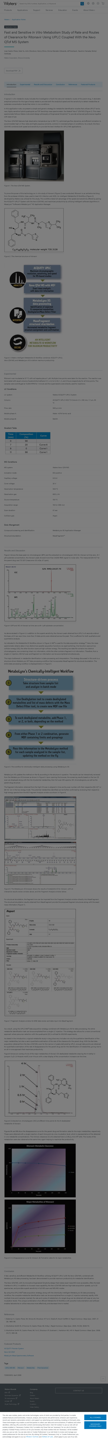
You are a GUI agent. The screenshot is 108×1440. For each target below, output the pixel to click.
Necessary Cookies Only (95, 1425)
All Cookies (95, 1417)
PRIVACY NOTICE (32, 1437)
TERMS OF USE (47, 1437)
